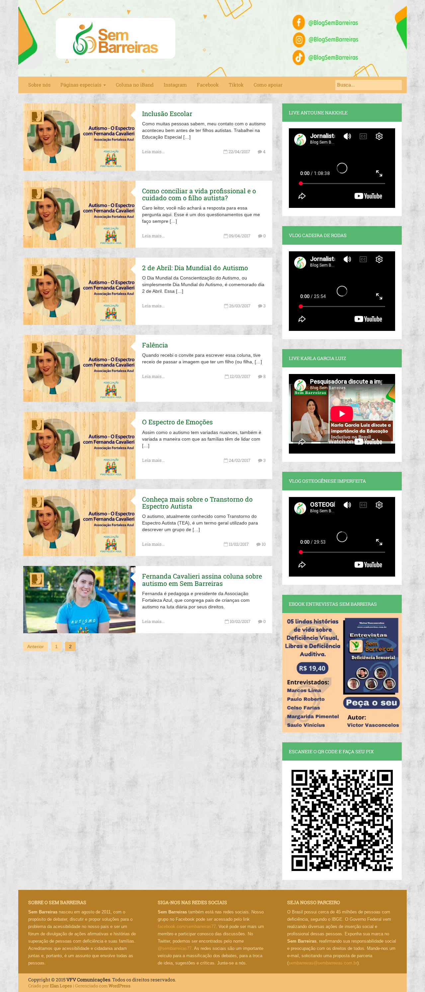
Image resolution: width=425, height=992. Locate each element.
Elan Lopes (61, 986)
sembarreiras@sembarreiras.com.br (323, 963)
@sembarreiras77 (175, 948)
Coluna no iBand (135, 85)
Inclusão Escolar (167, 113)
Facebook (208, 85)
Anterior (35, 646)
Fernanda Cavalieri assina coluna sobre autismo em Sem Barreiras (202, 579)
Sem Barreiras (115, 38)
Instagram (175, 85)
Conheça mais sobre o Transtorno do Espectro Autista (197, 502)
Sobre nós (39, 85)
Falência (155, 345)
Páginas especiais (81, 85)
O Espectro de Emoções (177, 422)
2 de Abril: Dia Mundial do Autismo (195, 268)
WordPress (119, 986)
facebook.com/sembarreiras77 (187, 926)
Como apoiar (268, 85)
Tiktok (236, 85)
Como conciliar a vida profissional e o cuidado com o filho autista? (199, 194)
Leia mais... (153, 152)
